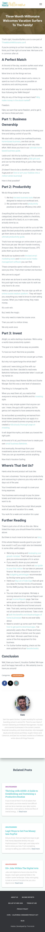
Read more (23, 812)
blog (40, 537)
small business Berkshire (16, 444)
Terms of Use (32, 903)
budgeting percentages (19, 575)
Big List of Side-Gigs (15, 903)
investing (39, 396)
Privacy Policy (22, 909)
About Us (14, 897)
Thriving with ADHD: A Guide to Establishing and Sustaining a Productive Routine (21, 793)
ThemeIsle (30, 926)
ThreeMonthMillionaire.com (13, 42)
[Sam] (22, 703)
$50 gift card (34, 159)
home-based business (11, 141)
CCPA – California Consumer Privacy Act (22, 915)
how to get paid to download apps (21, 627)
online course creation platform (15, 294)
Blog (22, 921)
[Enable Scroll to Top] (40, 927)
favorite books (33, 648)
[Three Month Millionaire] (15, 4)
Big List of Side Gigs (23, 581)
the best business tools (23, 197)
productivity (33, 204)
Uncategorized (18, 675)
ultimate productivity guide (13, 237)
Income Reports (19, 599)
